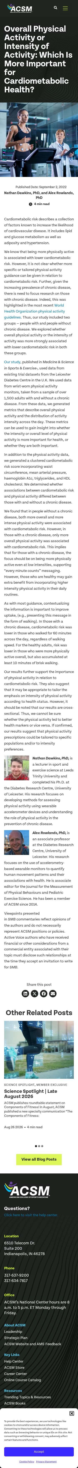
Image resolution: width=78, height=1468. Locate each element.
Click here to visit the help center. (31, 1215)
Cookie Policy (26, 1461)
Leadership (13, 1332)
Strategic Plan (15, 1338)
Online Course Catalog (22, 1380)
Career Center (15, 1374)
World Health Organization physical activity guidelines (34, 311)
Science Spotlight (19, 1085)
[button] (72, 1413)
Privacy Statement (46, 1461)
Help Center (13, 1361)
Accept (39, 1452)
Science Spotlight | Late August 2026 (30, 1093)
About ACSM (15, 1325)
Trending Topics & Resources (27, 1397)
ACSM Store (14, 1368)
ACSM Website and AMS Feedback (32, 1344)
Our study (12, 362)
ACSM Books (15, 1403)
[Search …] (55, 8)
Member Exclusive (51, 1085)
